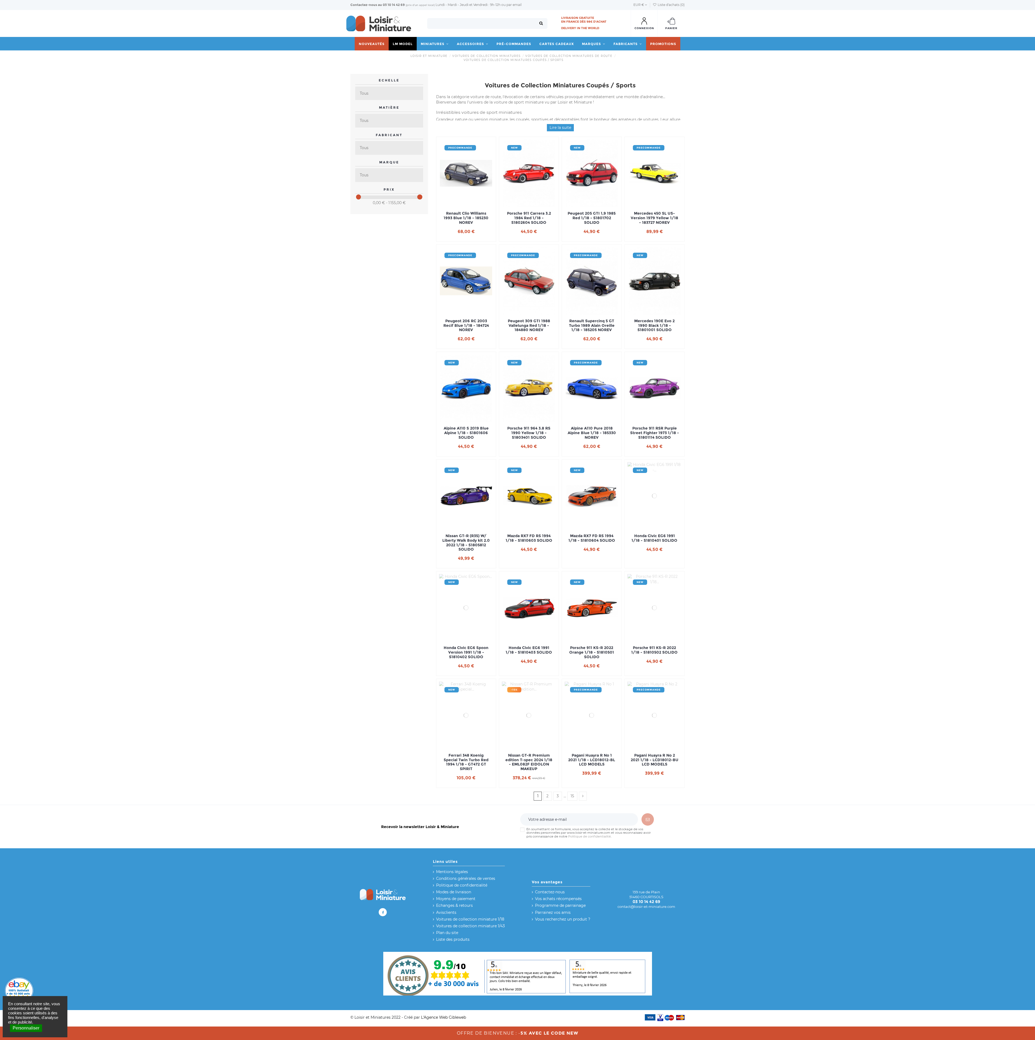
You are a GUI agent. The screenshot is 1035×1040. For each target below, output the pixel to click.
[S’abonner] (647, 819)
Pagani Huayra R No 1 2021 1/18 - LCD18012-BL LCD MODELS (591, 760)
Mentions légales (452, 871)
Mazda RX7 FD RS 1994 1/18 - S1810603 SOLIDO (529, 538)
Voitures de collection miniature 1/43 (470, 926)
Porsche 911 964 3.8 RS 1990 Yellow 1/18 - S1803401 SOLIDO (528, 433)
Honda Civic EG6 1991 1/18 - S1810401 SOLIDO (654, 538)
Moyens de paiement (455, 898)
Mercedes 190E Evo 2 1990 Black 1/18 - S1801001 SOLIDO (654, 325)
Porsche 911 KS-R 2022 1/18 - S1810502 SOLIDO (654, 650)
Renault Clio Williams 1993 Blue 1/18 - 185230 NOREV (466, 218)
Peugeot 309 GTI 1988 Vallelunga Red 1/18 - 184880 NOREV (529, 325)
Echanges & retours (454, 905)
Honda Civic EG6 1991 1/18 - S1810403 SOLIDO (529, 650)
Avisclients (446, 912)
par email (514, 5)
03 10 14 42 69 (394, 5)
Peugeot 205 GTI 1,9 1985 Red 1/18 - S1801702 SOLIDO (592, 218)
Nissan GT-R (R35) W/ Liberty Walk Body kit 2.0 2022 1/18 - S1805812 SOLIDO (466, 543)
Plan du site (447, 932)
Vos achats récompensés (558, 898)
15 (572, 796)
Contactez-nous (363, 5)
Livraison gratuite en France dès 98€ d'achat (583, 19)
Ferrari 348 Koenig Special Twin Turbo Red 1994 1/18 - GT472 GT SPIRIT (466, 762)
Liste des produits (453, 939)
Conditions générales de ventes (465, 878)
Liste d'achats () (671, 5)
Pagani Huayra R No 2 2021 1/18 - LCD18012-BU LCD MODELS (654, 760)
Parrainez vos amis (553, 912)
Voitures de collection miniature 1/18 (470, 919)
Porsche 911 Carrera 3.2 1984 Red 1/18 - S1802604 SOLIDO (529, 218)
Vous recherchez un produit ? (562, 919)
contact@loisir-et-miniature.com (646, 906)
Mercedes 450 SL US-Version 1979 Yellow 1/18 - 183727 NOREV (654, 218)
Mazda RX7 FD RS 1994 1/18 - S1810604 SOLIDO (591, 538)
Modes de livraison (453, 892)
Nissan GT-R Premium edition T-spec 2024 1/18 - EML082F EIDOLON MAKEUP (528, 762)
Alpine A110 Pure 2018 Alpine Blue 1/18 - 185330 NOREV (592, 433)
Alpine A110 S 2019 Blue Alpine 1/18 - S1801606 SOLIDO (466, 433)
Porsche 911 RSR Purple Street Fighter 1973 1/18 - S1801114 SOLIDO (654, 433)
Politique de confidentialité (589, 836)
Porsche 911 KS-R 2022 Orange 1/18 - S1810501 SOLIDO (591, 652)
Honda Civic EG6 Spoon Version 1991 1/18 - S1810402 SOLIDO (466, 652)
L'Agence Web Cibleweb (443, 1017)
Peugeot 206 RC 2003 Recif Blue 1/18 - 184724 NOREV (466, 325)
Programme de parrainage (560, 905)
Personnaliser (26, 1028)
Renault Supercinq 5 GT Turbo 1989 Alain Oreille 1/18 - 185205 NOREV (592, 325)
